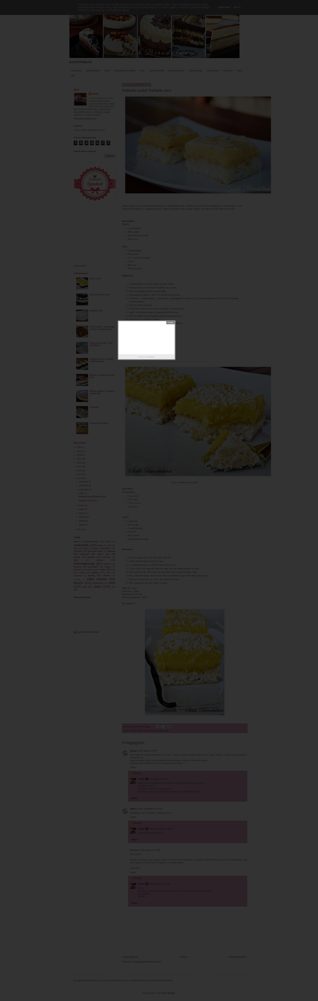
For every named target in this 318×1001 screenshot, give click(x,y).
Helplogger (150, 357)
